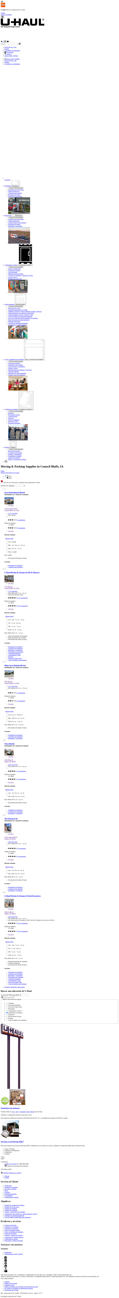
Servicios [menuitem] (11, 418)
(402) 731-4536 (12, 765)
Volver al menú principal (16, 188)
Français (6, 1176)
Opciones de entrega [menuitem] (14, 270)
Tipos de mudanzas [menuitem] (13, 420)
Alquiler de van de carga (11, 1207)
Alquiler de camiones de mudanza (14, 1205)
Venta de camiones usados (12, 1230)
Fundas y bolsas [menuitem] (13, 368)
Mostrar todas (9, 538)
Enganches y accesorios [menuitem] (15, 196)
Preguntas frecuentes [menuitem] (14, 195)
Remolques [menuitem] (7, 186)
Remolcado (8, 215)
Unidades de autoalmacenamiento (14, 1215)
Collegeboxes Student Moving (13, 1237)
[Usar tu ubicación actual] (10, 995)
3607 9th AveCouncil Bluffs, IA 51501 (11, 682)
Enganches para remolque (15, 652)
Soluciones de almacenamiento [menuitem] (17, 373)
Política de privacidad (10, 1283)
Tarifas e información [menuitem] (14, 269)
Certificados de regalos (11, 1239)
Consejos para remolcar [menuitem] (15, 193)
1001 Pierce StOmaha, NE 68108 (10, 760)
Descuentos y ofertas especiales (13, 1240)
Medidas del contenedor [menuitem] (15, 279)
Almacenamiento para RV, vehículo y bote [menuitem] (20, 315)
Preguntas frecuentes (10, 1194)
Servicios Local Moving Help (12, 1142)
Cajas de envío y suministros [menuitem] (16, 366)
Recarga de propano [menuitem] (14, 451)
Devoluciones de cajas (14, 1016)
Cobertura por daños (10, 1233)
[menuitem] (25, 219)
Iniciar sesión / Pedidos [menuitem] (11, 56)
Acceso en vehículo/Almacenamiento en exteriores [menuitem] (23, 318)
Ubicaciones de (11, 1290)
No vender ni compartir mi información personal (18, 1288)
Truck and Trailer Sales (15, 658)
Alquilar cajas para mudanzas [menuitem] (16, 375)
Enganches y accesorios (11, 1227)
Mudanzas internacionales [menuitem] (15, 274)
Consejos (7, 1192)
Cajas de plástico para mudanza (17, 660)
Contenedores (25, 265)
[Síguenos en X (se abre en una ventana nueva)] (5, 1269)
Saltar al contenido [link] (6, 14)
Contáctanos (8, 1185)
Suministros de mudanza (15, 565)
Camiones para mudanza (15, 567)
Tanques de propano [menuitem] (14, 458)
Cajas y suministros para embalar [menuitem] (14, 359)
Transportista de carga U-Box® (13, 1254)
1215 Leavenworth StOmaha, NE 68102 (10, 838)
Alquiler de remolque (10, 1208)
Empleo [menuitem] (6, 49)
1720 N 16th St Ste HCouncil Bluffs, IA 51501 (11, 509)
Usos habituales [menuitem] (12, 272)
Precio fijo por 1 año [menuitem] (10, 47)
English (6, 1177)
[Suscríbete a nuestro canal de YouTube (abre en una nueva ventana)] (5, 1271)
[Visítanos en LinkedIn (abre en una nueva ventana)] (5, 1266)
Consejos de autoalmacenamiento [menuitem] (18, 323)
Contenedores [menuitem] (11, 265)
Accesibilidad (8, 1195)
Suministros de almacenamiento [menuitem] (17, 325)
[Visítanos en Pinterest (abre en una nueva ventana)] (5, 1264)
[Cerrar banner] (2, 2)
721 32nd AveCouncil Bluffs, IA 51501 (11, 587)
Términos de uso (9, 1285)
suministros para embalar (27, 1112)
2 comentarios (21, 693)
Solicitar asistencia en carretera (12, 1173)
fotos (10, 505)
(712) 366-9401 (12, 591)
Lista (9, 476)
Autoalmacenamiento (14, 653)
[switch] (59, 477)
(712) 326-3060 (12, 513)
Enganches (11, 1014)
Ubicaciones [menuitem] (9, 52)
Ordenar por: (5, 485)
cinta (16, 1112)
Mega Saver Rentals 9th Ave (15, 665)
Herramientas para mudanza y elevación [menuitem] (20, 370)
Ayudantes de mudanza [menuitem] (11, 409)
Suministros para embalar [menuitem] (15, 365)
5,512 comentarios (22, 598)
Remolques (15, 186)
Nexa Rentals (9, 744)
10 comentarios (21, 771)
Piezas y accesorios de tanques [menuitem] (17, 459)
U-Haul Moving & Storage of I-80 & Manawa (22, 572)
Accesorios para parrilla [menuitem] (15, 453)
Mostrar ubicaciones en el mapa (10, 473)
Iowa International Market (14, 492)
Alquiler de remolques (10, 1210)
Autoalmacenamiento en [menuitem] (17, 310)
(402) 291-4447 (12, 842)
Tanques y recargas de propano (13, 1235)
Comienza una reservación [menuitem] (16, 190)
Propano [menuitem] (7, 447)
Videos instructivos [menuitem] (13, 191)
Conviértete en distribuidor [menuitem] (12, 50)
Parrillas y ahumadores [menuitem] (14, 454)
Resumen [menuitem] (11, 413)
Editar (2, 471)
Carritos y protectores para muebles (14, 1212)
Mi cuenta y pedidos (10, 1189)
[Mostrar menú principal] (2, 17)
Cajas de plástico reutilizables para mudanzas (17, 1217)
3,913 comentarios (22, 923)
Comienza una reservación (16, 219)
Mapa (10, 478)
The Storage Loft (10, 819)
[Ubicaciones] (8, 42)
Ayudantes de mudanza (25, 409)
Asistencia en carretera (11, 1187)
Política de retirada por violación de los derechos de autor (21, 1286)
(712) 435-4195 (12, 686)
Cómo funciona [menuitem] (12, 416)
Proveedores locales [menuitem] (14, 415)
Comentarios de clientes (11, 1197)
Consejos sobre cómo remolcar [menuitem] (17, 222)
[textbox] (19, 995)
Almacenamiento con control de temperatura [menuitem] (21, 313)
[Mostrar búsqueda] (5, 41)
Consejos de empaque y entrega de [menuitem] (20, 275)
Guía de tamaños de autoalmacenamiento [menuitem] (20, 316)
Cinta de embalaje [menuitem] (13, 371)
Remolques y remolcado (15, 650)
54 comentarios (21, 848)
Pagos (6, 1190)
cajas (13, 1112)
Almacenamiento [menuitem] (9, 304)
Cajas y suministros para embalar (34, 359)
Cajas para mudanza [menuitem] (14, 363)
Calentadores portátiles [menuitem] (14, 456)
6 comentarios (21, 520)
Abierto (3, 13)
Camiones (11, 1003)
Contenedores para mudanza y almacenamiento (20, 1214)
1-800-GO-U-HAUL (11, 1164)
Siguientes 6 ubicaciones (17, 987)
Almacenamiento (20, 304)
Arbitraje (7, 1281)
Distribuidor (8, 1252)
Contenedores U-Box (14, 655)
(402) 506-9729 (12, 917)
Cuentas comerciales (10, 1225)
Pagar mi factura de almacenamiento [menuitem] (18, 320)
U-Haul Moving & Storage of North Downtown (22, 896)
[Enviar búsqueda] (19, 44)
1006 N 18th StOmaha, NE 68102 (10, 912)
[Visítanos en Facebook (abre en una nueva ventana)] (5, 1258)
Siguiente (7, 987)
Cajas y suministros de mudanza (13, 1232)
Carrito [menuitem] (8, 54)
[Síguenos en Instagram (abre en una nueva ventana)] (5, 1261)
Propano (13, 447)
